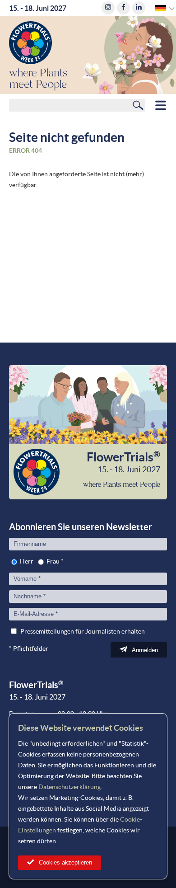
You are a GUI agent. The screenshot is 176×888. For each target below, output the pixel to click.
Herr (26, 561)
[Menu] (160, 105)
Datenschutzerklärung (69, 786)
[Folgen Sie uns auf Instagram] (108, 7)
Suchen (138, 105)
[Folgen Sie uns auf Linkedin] (138, 7)
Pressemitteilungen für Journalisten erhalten (82, 631)
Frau (53, 561)
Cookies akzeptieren (65, 862)
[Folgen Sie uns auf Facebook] (123, 7)
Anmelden (145, 650)
